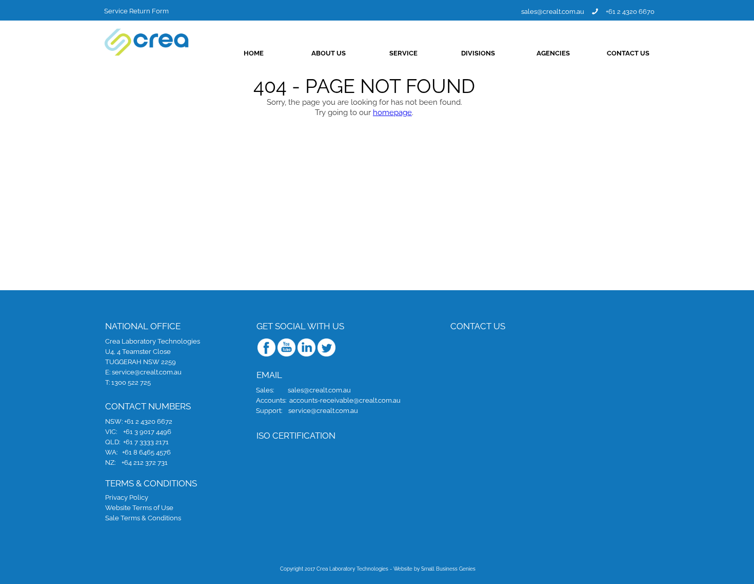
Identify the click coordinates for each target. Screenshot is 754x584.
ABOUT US (328, 53)
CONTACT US (628, 53)
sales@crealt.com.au (552, 11)
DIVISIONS (478, 53)
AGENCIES (553, 53)
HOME (254, 53)
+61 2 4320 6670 (630, 11)
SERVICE (403, 53)
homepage (392, 112)
